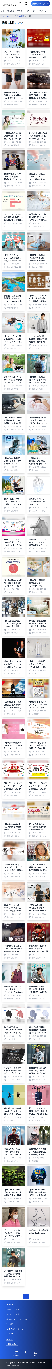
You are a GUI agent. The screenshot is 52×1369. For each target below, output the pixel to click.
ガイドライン (12, 1334)
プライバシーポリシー (15, 1329)
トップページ (8, 16)
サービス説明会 (12, 1314)
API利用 (9, 1339)
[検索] (26, 3)
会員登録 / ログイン (40, 3)
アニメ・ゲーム (43, 11)
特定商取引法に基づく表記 (17, 1319)
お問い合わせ (12, 1344)
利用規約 (10, 1324)
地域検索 (10, 11)
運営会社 (10, 1304)
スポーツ (31, 11)
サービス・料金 (12, 1309)
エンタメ (21, 11)
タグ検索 (20, 16)
